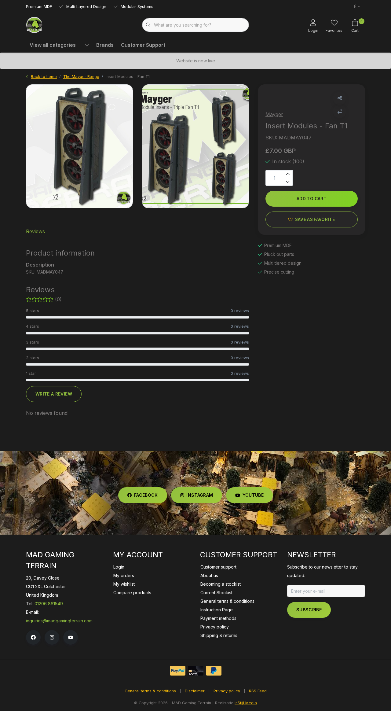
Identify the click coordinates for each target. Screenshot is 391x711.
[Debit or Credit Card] (195, 671)
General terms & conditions (150, 691)
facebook (146, 495)
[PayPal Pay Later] (213, 671)
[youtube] (70, 637)
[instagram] (52, 637)
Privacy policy (227, 691)
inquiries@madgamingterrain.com (59, 620)
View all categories (53, 45)
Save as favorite (315, 219)
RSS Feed (258, 691)
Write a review (53, 393)
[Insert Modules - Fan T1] (79, 146)
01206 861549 (49, 603)
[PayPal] (177, 671)
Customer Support (143, 45)
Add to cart (312, 198)
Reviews (35, 231)
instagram (199, 495)
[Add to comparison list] (339, 111)
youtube (253, 495)
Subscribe (309, 609)
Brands (105, 45)
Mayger (274, 114)
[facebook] (33, 637)
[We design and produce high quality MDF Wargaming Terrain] (34, 24)
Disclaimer (195, 691)
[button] (339, 98)
